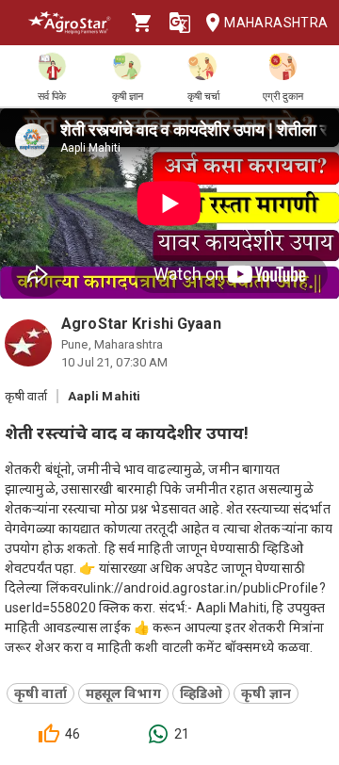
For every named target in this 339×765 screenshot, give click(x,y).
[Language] (180, 22)
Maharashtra (274, 22)
